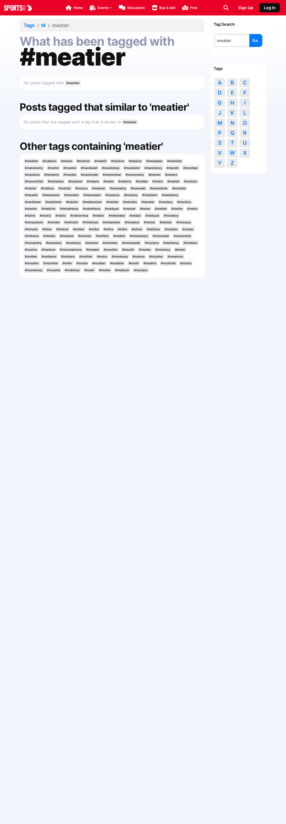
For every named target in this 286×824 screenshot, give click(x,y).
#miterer (62, 229)
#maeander (154, 161)
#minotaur (132, 222)
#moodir (128, 249)
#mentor (31, 208)
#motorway (120, 256)
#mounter (156, 256)
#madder (31, 161)
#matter (30, 188)
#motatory (162, 249)
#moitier (119, 236)
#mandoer (190, 168)
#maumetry (118, 188)
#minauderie (34, 222)
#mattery (47, 188)
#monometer (131, 243)
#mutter (104, 270)
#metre (30, 215)
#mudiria (149, 263)
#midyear (152, 215)
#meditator (53, 202)
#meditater (33, 202)
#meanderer (92, 195)
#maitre (53, 168)
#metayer (112, 208)
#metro (60, 215)
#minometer (111, 222)
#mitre (122, 229)
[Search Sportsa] (226, 7)
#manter (155, 174)
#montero (190, 243)
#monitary (73, 243)
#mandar (69, 168)
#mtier (67, 263)
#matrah (173, 181)
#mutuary (141, 270)
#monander (161, 236)
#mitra (108, 229)
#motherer (49, 256)
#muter (89, 270)
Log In (269, 7)
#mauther (179, 188)
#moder (187, 229)
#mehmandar (92, 202)
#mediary (131, 195)
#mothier (85, 256)
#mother (31, 256)
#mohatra (32, 236)
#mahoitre (174, 161)
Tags (29, 25)
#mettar (98, 215)
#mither (78, 229)
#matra (157, 181)
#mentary (166, 202)
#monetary (54, 243)
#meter (145, 208)
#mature (81, 188)
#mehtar (112, 202)
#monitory (110, 243)
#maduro (135, 161)
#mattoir (65, 188)
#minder (54, 222)
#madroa (117, 161)
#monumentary (71, 249)
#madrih (101, 161)
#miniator (71, 222)
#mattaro (190, 181)
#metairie (48, 208)
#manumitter (34, 181)
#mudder (98, 263)
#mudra (185, 263)
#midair (135, 215)
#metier (177, 208)
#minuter (31, 229)
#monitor (91, 243)
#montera (152, 243)
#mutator (53, 270)
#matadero (56, 181)
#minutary (183, 222)
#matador (75, 181)
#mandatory (153, 168)
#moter (180, 249)
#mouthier (50, 263)
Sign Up (245, 7)
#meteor (129, 208)
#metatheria (92, 208)
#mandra (69, 174)
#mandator (132, 168)
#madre (66, 161)
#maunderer (159, 188)
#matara (93, 181)
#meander (71, 195)
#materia (124, 181)
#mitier (94, 229)
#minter (149, 222)
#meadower (51, 195)
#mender (147, 202)
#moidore (67, 236)
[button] (74, 7)
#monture (48, 249)
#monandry (33, 243)
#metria (45, 215)
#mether (161, 208)
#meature (112, 195)
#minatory (171, 215)
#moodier (111, 249)
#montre (31, 249)
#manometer (112, 174)
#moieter (84, 236)
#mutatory (72, 270)
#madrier (83, 161)
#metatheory (69, 208)
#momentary (139, 236)
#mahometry (34, 168)
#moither (102, 236)
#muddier (117, 263)
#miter (47, 229)
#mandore (51, 174)
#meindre (130, 202)
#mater (108, 181)
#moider (49, 236)
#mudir (134, 263)
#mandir (173, 168)
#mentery (184, 202)
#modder (171, 229)
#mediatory (170, 195)
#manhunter (89, 174)
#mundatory (33, 270)
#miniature (90, 222)
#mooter (145, 249)
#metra (192, 208)
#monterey (171, 243)
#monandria (182, 236)
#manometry (135, 174)
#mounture (175, 256)
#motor (102, 256)
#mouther (32, 263)
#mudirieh (168, 263)
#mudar (82, 263)
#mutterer (122, 270)
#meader (31, 195)
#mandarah (89, 168)
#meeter (72, 202)
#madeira (50, 161)
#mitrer (137, 229)
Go (255, 40)
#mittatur (153, 229)
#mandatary (111, 168)
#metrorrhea (79, 215)
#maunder (138, 188)
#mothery (68, 256)
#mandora (32, 174)
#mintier (166, 222)
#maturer (98, 188)
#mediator (149, 195)
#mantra (171, 174)
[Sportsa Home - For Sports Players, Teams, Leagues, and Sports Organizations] (21, 7)
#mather (142, 181)
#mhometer (117, 215)
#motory (138, 256)
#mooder (92, 249)
